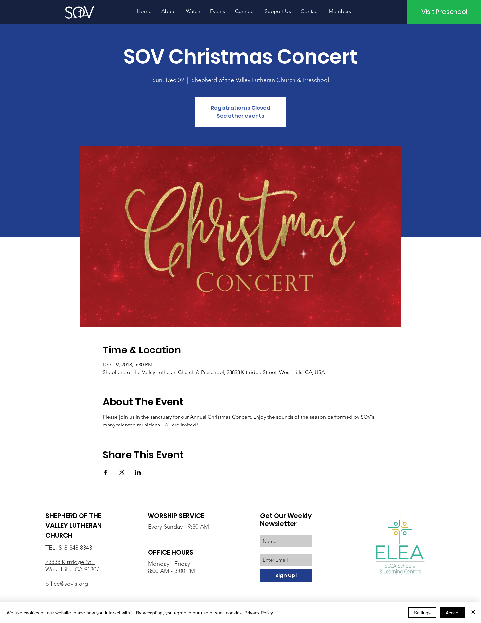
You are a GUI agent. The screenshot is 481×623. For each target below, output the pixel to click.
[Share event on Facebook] (106, 472)
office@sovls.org (66, 583)
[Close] (473, 612)
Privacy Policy (258, 612)
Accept (453, 612)
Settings (422, 612)
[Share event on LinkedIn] (138, 472)
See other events (240, 116)
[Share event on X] (122, 472)
